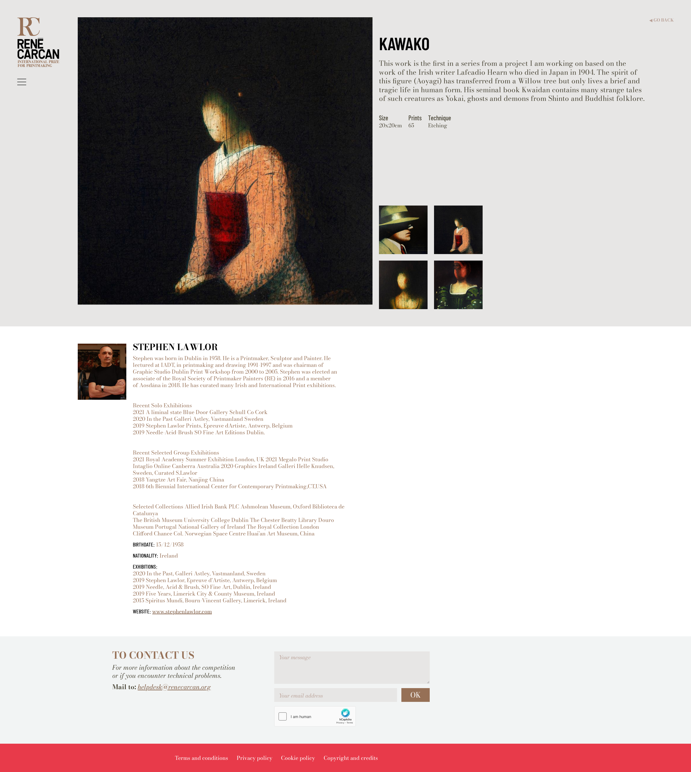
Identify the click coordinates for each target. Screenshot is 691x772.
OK (415, 695)
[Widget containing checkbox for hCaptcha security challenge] (315, 716)
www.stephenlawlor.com (182, 611)
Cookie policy (298, 758)
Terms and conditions (201, 758)
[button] (21, 81)
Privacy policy (254, 758)
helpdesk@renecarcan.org (174, 687)
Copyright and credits (351, 758)
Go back (661, 20)
